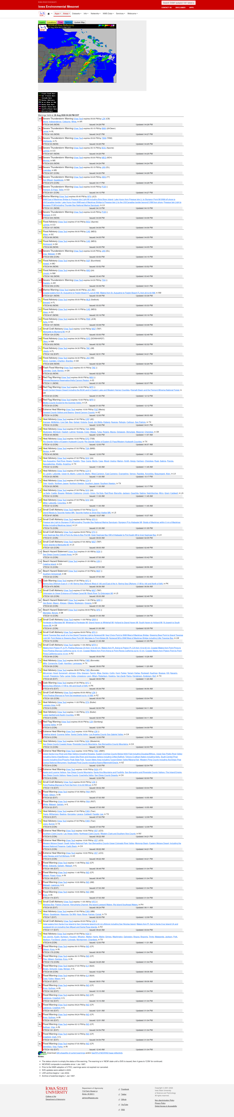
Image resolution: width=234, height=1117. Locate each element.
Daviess (58, 959)
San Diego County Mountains (80, 772)
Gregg (133, 461)
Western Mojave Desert (53, 843)
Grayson (85, 673)
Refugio (122, 422)
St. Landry (47, 473)
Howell (46, 263)
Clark (54, 1036)
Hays (79, 914)
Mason (56, 603)
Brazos (136, 936)
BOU (104, 147)
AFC (87, 580)
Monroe (46, 160)
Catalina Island (49, 564)
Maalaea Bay (48, 904)
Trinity (151, 936)
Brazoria (144, 936)
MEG (104, 157)
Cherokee (149, 431)
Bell (154, 676)
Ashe (45, 321)
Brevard (46, 302)
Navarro (173, 673)
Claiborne (77, 493)
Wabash (52, 804)
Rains (129, 676)
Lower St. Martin (83, 473)
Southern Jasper (92, 483)
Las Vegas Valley (70, 833)
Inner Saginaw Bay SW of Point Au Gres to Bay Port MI (66, 535)
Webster (51, 253)
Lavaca (80, 814)
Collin (112, 673)
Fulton (51, 978)
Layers (42, 22)
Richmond (47, 244)
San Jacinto (48, 936)
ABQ (104, 177)
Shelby (59, 464)
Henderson (137, 676)
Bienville (118, 493)
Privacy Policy (160, 1103)
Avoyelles (149, 473)
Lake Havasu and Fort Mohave (56, 855)
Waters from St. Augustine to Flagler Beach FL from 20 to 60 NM (127, 292)
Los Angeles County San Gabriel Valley (106, 734)
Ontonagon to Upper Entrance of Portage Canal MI (64, 593)
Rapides (140, 473)
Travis (45, 814)
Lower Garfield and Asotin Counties (58, 714)
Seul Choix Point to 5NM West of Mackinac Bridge (127, 635)
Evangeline (124, 473)
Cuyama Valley (49, 724)
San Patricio (140, 422)
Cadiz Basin (71, 846)
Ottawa (93, 431)
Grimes (108, 936)
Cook (54, 370)
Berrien (60, 370)
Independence (55, 121)
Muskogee (47, 431)
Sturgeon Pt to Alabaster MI (130, 522)
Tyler (45, 483)
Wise (99, 673)
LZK (103, 118)
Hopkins (112, 676)
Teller (61, 189)
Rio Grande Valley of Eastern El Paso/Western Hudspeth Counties (113, 441)
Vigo (53, 1027)
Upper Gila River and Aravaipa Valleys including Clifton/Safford (97, 756)
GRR (98, 600)
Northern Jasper (61, 483)
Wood (106, 461)
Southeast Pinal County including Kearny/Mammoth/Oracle (92, 762)
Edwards (53, 865)
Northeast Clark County (89, 833)
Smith (126, 461)
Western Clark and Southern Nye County (118, 833)
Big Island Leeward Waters (100, 904)
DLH (94, 509)
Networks (95, 13)
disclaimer (180, 7)
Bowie (69, 461)
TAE (88, 348)
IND (87, 862)
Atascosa (64, 914)
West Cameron (97, 473)
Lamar (45, 131)
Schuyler (53, 968)
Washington (117, 936)
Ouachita (135, 493)
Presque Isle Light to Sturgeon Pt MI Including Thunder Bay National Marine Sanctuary (80, 522)
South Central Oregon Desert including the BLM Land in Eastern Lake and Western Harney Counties (86, 390)
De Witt (72, 914)
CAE (88, 231)
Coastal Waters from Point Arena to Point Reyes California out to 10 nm (113, 650)
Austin (57, 936)
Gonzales (71, 814)
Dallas (137, 673)
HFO (94, 901)
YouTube (124, 1104)
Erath (60, 663)
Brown (46, 968)
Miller (45, 502)
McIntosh (57, 431)
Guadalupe (58, 179)
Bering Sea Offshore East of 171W (58, 583)
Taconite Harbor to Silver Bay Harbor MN (93, 512)
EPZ (88, 338)
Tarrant (130, 673)
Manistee (47, 612)
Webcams (131, 13)
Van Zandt (121, 676)
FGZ (96, 409)
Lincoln (46, 273)
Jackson (126, 493)
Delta (73, 676)
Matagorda (159, 936)
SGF (88, 260)
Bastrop (63, 814)
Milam (94, 676)
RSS (123, 1109)
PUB (104, 186)
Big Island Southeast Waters (125, 904)
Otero (45, 341)
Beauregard (160, 473)
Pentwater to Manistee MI (54, 622)
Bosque (162, 673)
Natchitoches (152, 493)
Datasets (76, 13)
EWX (87, 811)
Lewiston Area (49, 705)
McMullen (55, 422)
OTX (87, 702)
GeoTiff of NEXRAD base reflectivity (107, 1052)
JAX (89, 289)
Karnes (91, 914)
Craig (86, 431)
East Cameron (111, 473)
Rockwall (145, 673)
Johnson (72, 673)
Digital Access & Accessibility (166, 1106)
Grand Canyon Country (85, 412)
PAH (88, 791)
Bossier (61, 493)
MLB (88, 299)
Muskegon (79, 603)
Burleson (64, 936)
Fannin (93, 673)
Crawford (56, 998)
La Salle (46, 493)
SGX (98, 551)
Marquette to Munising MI (54, 331)
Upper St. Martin (68, 473)
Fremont (46, 189)
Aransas (46, 422)
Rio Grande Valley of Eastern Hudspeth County (63, 441)
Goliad (76, 422)
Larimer (46, 150)
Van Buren (47, 603)
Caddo (54, 493)
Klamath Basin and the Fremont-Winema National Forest (155, 390)
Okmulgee (130, 431)
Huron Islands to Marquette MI (56, 544)
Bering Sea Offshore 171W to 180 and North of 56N (140, 583)
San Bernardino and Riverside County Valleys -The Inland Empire (153, 772)
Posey (45, 794)
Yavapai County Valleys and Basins (58, 412)
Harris (95, 936)
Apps (57, 13)
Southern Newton (107, 483)
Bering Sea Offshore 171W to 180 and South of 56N (65, 685)
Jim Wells (98, 422)
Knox (58, 875)
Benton (46, 451)
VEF (96, 830)
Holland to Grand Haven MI (126, 622)
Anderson (147, 676)
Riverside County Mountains (85, 744)
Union (92, 493)
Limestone (81, 676)
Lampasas (77, 663)
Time (60, 22)
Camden (52, 360)
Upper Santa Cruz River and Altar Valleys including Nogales (69, 753)
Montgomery (82, 939)
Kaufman (154, 673)
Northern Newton (76, 483)
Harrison (140, 461)
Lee (101, 814)
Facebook (125, 1089)
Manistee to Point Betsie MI (96, 638)
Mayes (113, 431)
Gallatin (60, 804)
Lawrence (55, 885)
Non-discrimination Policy (164, 1100)
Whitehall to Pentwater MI (77, 622)
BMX (104, 128)
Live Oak (64, 422)
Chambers (92, 939)
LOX (98, 561)
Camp (88, 461)
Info (85, 13)
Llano (45, 823)
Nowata (80, 431)
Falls (62, 676)
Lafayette (56, 473)
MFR (91, 387)
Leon (89, 676)
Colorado (72, 939)
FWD (87, 660)
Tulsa (99, 431)
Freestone (54, 676)
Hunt (118, 673)
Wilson (46, 914)
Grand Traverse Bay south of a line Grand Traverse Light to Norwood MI (73, 635)
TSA (104, 280)
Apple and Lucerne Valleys (54, 772)
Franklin (46, 283)
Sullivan (51, 988)
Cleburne (66, 121)
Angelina (67, 464)
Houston (73, 936)
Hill (167, 673)
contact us (166, 7)
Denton (105, 673)
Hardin (51, 483)
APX (89, 196)
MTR (94, 644)
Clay (45, 253)
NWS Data (107, 13)
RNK (88, 319)
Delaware (121, 431)
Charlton (61, 360)
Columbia (61, 502)
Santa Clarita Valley (79, 734)
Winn (161, 493)
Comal (98, 914)
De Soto (99, 493)
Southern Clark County (53, 833)
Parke (60, 1046)
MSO (91, 377)
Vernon (133, 473)
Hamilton (68, 663)
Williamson (54, 814)
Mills (45, 663)
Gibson (52, 794)
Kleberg (106, 422)
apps (191, 7)
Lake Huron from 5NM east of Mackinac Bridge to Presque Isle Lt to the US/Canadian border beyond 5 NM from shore (112, 202)
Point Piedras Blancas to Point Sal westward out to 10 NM (68, 695)
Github (123, 1099)
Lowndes (47, 170)
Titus (83, 461)
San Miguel (48, 179)
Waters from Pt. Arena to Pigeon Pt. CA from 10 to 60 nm (125, 647)
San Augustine (49, 461)
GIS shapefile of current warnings (70, 1052)
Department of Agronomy (55, 1099)
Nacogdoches (49, 464)
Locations (51, 22)
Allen (168, 473)
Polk (175, 936)
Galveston (128, 936)
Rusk (156, 461)
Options (68, 22)
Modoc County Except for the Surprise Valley (62, 402)
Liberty (46, 351)
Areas (65, 13)
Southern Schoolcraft (52, 573)
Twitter (123, 1094)
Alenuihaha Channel (79, 904)
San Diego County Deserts (106, 775)
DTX (94, 532)
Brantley (69, 360)
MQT (94, 328)
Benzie (55, 612)
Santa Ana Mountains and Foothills (109, 772)
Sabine (163, 461)
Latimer (72, 431)
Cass (100, 461)
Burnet (51, 823)
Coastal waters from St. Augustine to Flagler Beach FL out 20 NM (71, 292)
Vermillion (47, 1046)
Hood (55, 673)
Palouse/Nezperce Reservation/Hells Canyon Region (66, 380)
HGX (87, 933)
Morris (95, 461)
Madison (46, 939)
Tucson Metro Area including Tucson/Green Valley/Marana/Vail (112, 759)
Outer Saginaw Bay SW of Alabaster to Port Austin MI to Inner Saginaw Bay (123, 535)
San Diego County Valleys (54, 775)
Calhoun (130, 422)
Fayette (96, 814)
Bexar (84, 914)
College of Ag (51, 1096)
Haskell (65, 431)
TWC (96, 750)
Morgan (66, 968)
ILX (87, 965)
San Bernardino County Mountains (113, 744)
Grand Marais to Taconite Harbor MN (58, 512)
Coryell (46, 676)
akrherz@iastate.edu (90, 1098)
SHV (87, 458)
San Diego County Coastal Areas (57, 554)
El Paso (54, 189)
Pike (45, 959)
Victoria (83, 422)
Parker (123, 673)
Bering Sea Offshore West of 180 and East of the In (95, 583)
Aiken (45, 234)
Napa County (72, 775)
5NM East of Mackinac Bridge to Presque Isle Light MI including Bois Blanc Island (78, 199)
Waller (101, 936)
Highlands (47, 141)
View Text (78, 118)
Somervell (63, 673)
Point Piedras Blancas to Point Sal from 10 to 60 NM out (67, 784)
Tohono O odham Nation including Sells (142, 756)
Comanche (52, 663)
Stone (45, 121)
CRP (87, 419)
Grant (167, 493)
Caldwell (174, 493)
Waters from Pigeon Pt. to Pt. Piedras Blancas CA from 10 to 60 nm (71, 647)
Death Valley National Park (76, 843)
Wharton (81, 936)
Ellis (79, 673)
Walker (89, 936)
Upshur (113, 461)
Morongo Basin (141, 843)
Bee (71, 422)
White (73, 121)
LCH (87, 470)
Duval (90, 422)
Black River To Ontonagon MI (100, 593)
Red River (61, 461)
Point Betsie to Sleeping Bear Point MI (67, 638)
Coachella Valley (86, 775)
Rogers (106, 431)
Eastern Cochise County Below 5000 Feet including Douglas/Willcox (125, 753)
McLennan (47, 673)
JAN (104, 167)
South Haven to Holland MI (150, 622)
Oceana (88, 603)
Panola (170, 461)
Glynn (45, 360)
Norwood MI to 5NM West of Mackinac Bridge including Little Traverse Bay (141, 638)
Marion (120, 461)
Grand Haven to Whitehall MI (101, 622)
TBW (104, 138)
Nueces (114, 422)
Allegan (63, 603)
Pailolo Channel (62, 904)
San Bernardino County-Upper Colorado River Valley (111, 843)
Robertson (102, 676)
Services (120, 13)
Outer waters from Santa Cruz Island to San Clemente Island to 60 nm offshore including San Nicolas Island (89, 924)
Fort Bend (55, 939)
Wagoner (140, 431)
